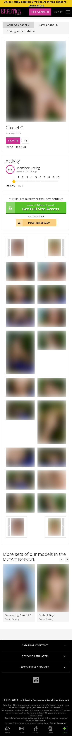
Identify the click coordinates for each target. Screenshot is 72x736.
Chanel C (14, 127)
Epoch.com (40, 720)
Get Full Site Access (40, 207)
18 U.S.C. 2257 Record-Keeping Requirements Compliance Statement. (36, 700)
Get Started (40, 12)
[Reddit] (36, 680)
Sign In (58, 11)
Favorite (13, 140)
